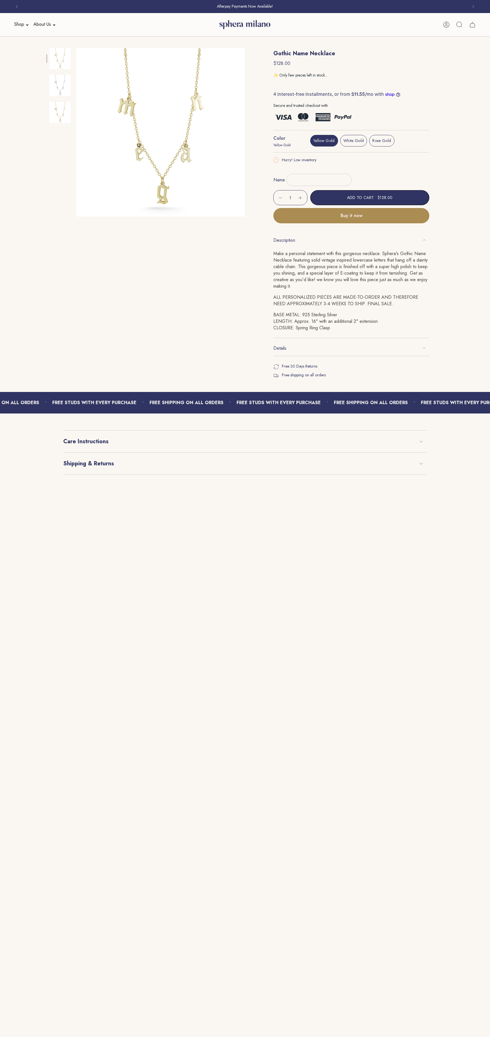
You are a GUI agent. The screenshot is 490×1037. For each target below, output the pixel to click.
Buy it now (351, 215)
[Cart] (472, 24)
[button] (19, 24)
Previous (76, 132)
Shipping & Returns (88, 463)
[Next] (473, 6)
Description (284, 240)
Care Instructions (86, 441)
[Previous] (16, 6)
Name (279, 180)
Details (279, 348)
